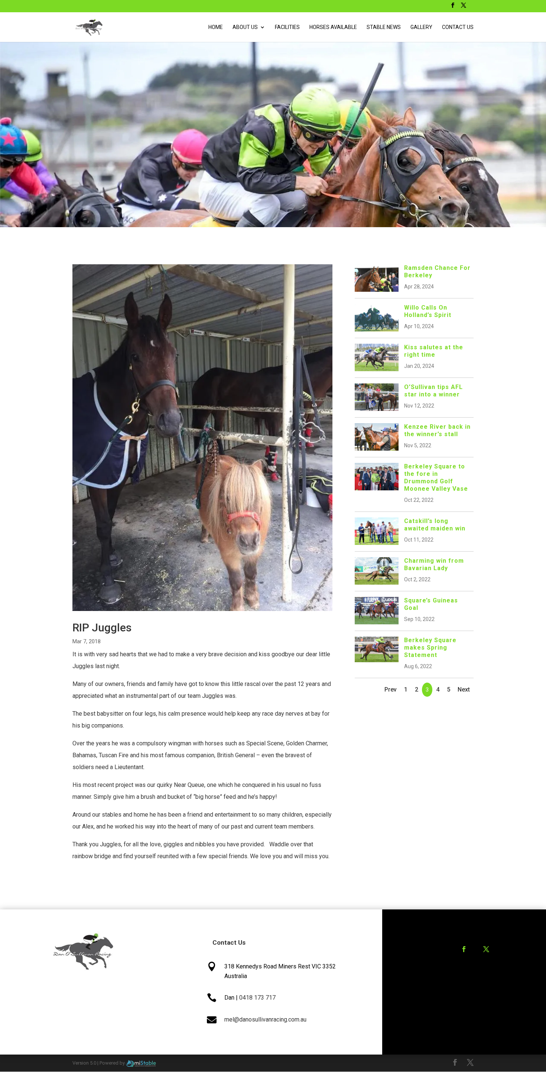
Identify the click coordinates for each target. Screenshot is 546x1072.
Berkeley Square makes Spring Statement (430, 647)
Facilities (287, 27)
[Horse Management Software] (141, 1063)
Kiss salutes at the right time (433, 351)
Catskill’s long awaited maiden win (434, 524)
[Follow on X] (486, 949)
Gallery (421, 27)
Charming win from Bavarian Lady (434, 564)
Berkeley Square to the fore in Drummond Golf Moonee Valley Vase (436, 477)
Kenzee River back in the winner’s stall (437, 430)
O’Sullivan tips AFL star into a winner (433, 390)
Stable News (384, 27)
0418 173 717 (257, 997)
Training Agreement (467, 978)
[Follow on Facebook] (464, 949)
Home (215, 27)
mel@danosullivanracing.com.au (265, 1019)
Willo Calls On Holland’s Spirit (427, 311)
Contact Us (458, 27)
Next (464, 689)
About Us (245, 27)
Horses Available (333, 27)
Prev (390, 689)
